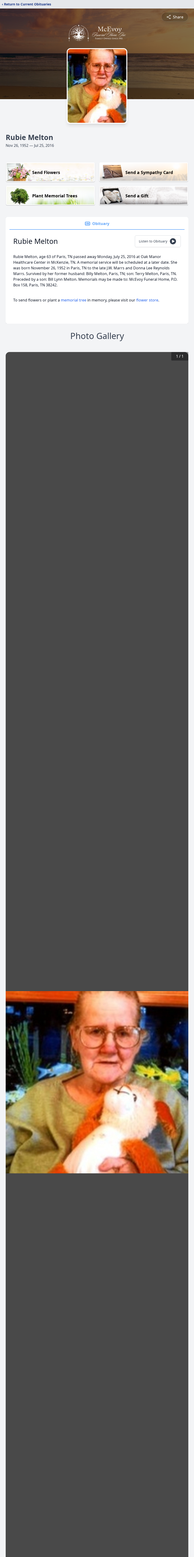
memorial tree (73, 300)
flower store (147, 300)
